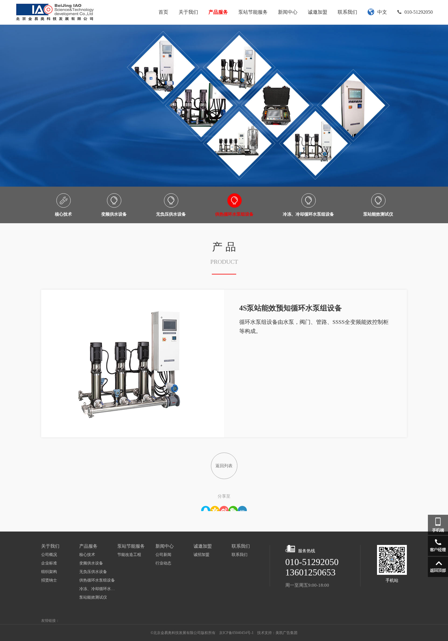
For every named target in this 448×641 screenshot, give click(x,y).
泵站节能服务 (253, 12)
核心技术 (87, 554)
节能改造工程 (129, 554)
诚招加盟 (201, 554)
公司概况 (49, 554)
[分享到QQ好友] (205, 508)
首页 (163, 12)
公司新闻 (163, 554)
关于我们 (188, 12)
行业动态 (163, 563)
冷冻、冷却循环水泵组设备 (98, 588)
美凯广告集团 (286, 633)
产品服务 (218, 12)
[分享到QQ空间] (214, 508)
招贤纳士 (49, 580)
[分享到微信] (233, 508)
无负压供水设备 (93, 571)
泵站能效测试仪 (93, 597)
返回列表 (224, 466)
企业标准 (49, 563)
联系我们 (347, 12)
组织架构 (49, 571)
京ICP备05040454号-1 (236, 633)
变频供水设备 (91, 563)
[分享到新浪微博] (224, 508)
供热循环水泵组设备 (97, 580)
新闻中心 (287, 12)
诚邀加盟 (317, 12)
